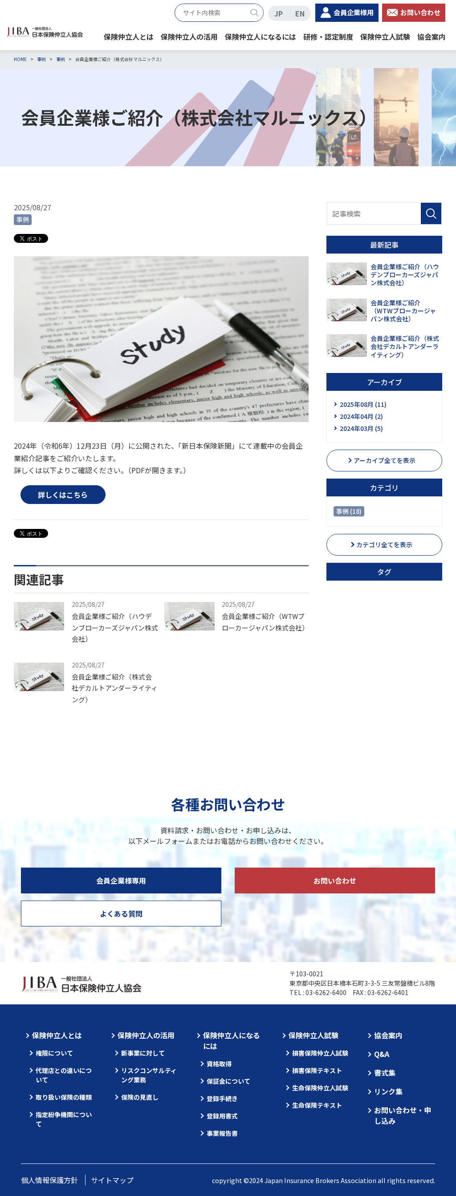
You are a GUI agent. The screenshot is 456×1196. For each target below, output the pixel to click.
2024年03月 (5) (361, 428)
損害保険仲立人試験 (320, 1053)
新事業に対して (143, 1053)
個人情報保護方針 (49, 1180)
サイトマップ (112, 1180)
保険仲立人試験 (385, 36)
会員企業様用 (354, 12)
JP (278, 13)
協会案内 (431, 36)
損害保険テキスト (317, 1070)
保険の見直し (140, 1097)
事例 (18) (349, 511)
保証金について (228, 1081)
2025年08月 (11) (363, 404)
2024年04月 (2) (361, 416)
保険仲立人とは (129, 36)
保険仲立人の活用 (189, 36)
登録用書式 (222, 1115)
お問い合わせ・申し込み (402, 1115)
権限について (54, 1053)
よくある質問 (121, 913)
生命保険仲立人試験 (320, 1087)
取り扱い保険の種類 (64, 1097)
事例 (22, 219)
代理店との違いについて (64, 1075)
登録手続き (222, 1098)
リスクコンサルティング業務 (149, 1075)
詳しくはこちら (63, 494)
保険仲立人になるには (260, 36)
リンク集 (388, 1091)
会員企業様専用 (121, 880)
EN (300, 13)
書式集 (384, 1072)
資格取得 (219, 1063)
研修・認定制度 (328, 36)
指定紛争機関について (64, 1119)
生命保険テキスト (317, 1105)
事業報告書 (222, 1133)
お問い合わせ (420, 12)
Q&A (381, 1054)
